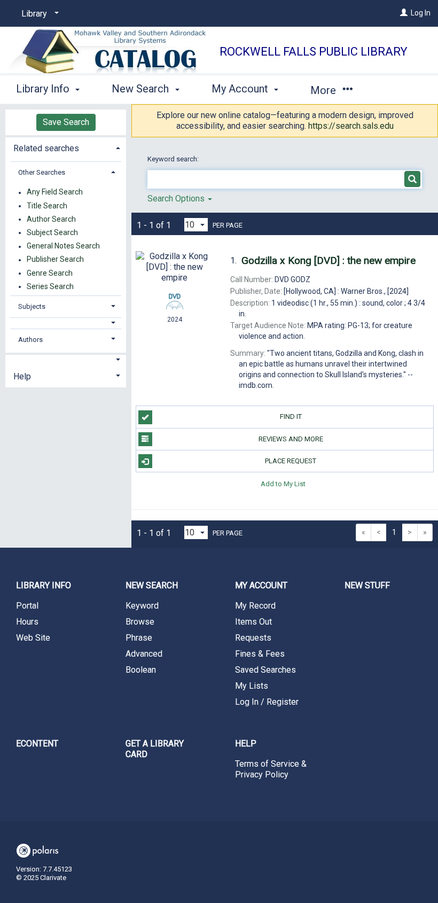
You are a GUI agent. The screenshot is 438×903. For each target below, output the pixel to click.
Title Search (47, 205)
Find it (291, 416)
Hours (27, 622)
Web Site (33, 638)
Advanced (144, 654)
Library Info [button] (44, 88)
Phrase (139, 638)
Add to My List (283, 483)
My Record (255, 606)
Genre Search (50, 273)
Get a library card (155, 748)
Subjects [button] (31, 306)
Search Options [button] (177, 198)
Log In (421, 13)
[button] (66, 323)
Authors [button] (30, 340)
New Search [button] (141, 88)
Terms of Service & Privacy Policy (271, 769)
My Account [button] (241, 88)
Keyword (142, 606)
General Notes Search (63, 246)
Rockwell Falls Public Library (314, 51)
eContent (37, 743)
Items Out (253, 622)
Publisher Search (55, 259)
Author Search (51, 219)
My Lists (251, 686)
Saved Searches (265, 670)
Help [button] (22, 376)
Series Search (50, 286)
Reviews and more (291, 439)
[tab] (65, 147)
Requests (253, 638)
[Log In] (404, 13)
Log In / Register (267, 702)
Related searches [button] (46, 148)
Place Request (290, 461)
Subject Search (52, 232)
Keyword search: (173, 159)
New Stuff (367, 585)
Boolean (141, 670)
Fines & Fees (260, 654)
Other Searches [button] (41, 172)
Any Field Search (55, 192)
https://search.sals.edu (351, 126)
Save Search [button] (66, 122)
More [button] (324, 90)
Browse (140, 622)
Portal (27, 606)
